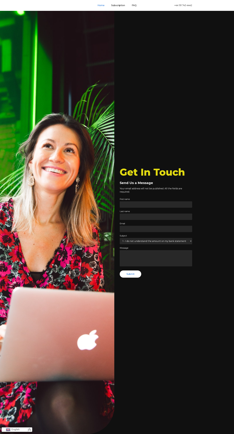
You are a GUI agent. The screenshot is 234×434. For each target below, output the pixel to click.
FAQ (134, 5)
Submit (130, 274)
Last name (125, 211)
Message (124, 248)
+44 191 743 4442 (183, 5)
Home (101, 5)
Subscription (118, 5)
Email (122, 223)
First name (125, 199)
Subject (123, 236)
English (15, 429)
